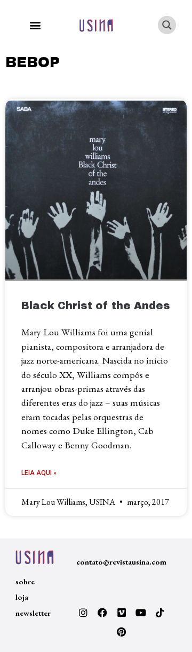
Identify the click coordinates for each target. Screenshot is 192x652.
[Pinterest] (121, 631)
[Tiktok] (160, 612)
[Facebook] (102, 612)
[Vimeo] (121, 612)
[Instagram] (83, 612)
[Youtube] (140, 612)
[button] (35, 25)
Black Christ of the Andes (95, 305)
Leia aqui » (39, 473)
